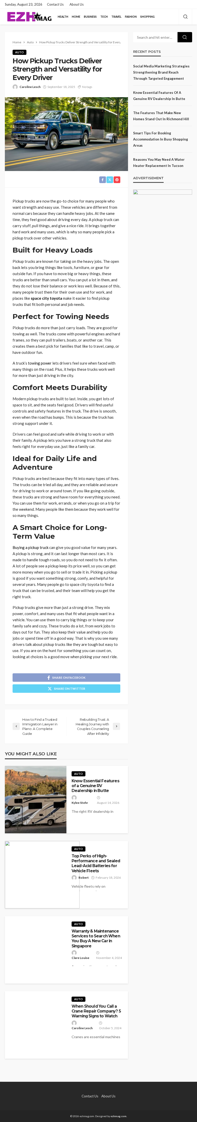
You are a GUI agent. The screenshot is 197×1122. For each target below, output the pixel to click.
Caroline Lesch (30, 87)
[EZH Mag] (29, 16)
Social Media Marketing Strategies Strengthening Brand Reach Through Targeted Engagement (161, 72)
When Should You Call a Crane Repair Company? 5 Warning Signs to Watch (96, 1011)
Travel (116, 16)
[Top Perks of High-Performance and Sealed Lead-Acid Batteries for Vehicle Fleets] (42, 874)
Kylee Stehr (80, 803)
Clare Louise (80, 958)
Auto (19, 52)
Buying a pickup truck (30, 547)
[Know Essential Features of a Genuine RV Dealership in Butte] (35, 799)
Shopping (147, 16)
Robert (83, 877)
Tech (104, 16)
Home (76, 16)
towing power (40, 363)
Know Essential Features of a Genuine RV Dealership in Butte (95, 785)
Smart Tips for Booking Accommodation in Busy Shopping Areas (160, 139)
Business (90, 16)
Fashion (131, 16)
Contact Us (55, 4)
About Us (77, 4)
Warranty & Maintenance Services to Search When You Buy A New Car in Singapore (96, 938)
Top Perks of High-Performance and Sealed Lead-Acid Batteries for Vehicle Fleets (96, 863)
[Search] (185, 17)
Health (63, 16)
